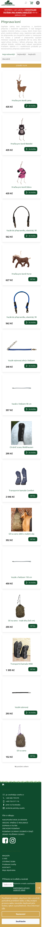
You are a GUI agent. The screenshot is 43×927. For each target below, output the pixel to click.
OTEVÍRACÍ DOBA (8, 861)
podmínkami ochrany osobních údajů (21, 889)
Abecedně (6, 59)
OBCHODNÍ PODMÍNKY (11, 828)
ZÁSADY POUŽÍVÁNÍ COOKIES (13, 834)
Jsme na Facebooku (13, 805)
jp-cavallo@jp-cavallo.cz (15, 795)
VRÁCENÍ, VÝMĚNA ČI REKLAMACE (15, 823)
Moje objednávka (8, 870)
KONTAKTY (6, 867)
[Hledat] (26, 3)
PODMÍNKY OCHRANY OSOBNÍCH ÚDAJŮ (17, 831)
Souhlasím (21, 921)
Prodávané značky (9, 864)
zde (3, 908)
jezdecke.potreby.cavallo (15, 808)
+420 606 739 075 (12, 798)
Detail (32, 279)
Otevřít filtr (21, 65)
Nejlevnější (21, 54)
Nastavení (20, 914)
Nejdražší (32, 54)
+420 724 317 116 (12, 801)
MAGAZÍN (6, 856)
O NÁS (4, 858)
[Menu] (38, 3)
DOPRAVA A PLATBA (9, 825)
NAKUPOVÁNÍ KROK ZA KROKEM (14, 820)
